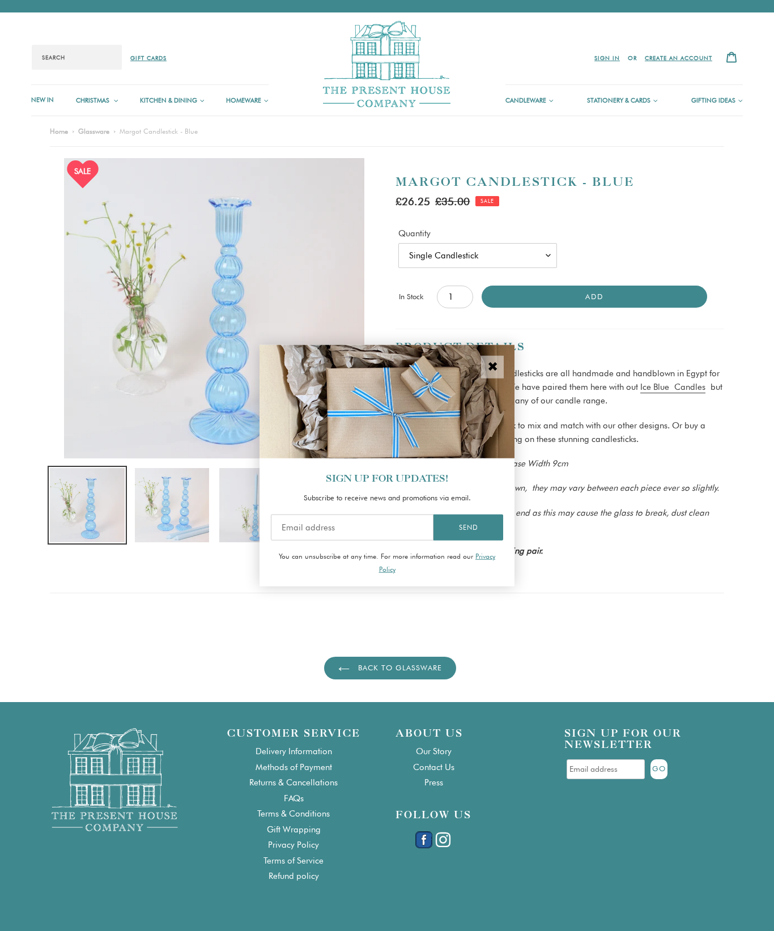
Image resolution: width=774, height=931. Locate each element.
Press (433, 782)
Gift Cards (148, 57)
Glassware (93, 131)
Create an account (678, 57)
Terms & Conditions (293, 814)
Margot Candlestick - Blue (159, 131)
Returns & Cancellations (293, 782)
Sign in (607, 57)
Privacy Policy (293, 845)
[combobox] (77, 57)
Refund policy (294, 876)
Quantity (414, 233)
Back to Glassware (398, 667)
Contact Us (433, 767)
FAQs (294, 798)
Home (59, 131)
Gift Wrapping (294, 829)
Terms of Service (293, 861)
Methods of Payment (294, 767)
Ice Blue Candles (672, 387)
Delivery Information (294, 751)
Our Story (434, 751)
